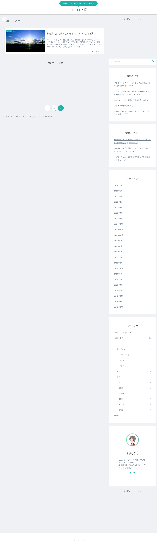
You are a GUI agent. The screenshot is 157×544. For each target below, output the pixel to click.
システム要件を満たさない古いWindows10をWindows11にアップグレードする (131, 93)
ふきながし (132, 453)
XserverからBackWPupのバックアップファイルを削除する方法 (131, 112)
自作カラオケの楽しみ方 (123, 106)
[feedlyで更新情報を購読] (134, 472)
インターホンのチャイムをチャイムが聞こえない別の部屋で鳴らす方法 (132, 84)
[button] (153, 61)
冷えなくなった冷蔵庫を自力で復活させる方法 (132, 157)
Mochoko (132, 143)
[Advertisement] (54, 82)
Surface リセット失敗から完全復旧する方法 (131, 100)
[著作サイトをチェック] (130, 472)
